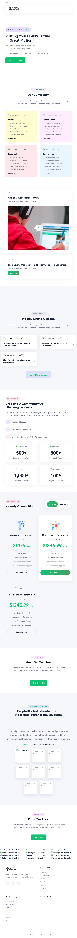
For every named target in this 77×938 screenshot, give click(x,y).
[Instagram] (18, 883)
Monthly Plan (63, 504)
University (43, 878)
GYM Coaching (45, 882)
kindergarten (44, 875)
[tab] (22, 755)
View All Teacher (38, 683)
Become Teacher (11, 904)
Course (8, 917)
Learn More (12, 138)
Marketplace (44, 872)
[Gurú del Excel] (14, 9)
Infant (11, 119)
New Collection (14, 193)
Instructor (9, 911)
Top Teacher (13, 260)
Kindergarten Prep (51, 154)
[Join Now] (19, 338)
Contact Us (9, 901)
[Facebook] (7, 883)
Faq (41, 885)
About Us (43, 888)
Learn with (21, 30)
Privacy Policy (45, 892)
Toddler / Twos (49, 119)
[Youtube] (13, 883)
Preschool (12, 154)
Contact (8, 921)
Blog (7, 907)
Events (7, 914)
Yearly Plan (52, 504)
